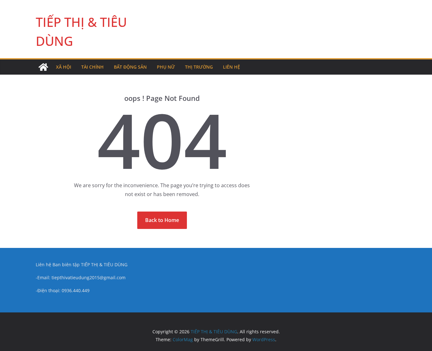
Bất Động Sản (130, 67)
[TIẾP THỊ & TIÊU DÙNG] (43, 67)
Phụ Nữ (166, 67)
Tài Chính (92, 67)
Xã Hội (63, 67)
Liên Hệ (231, 67)
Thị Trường (199, 67)
